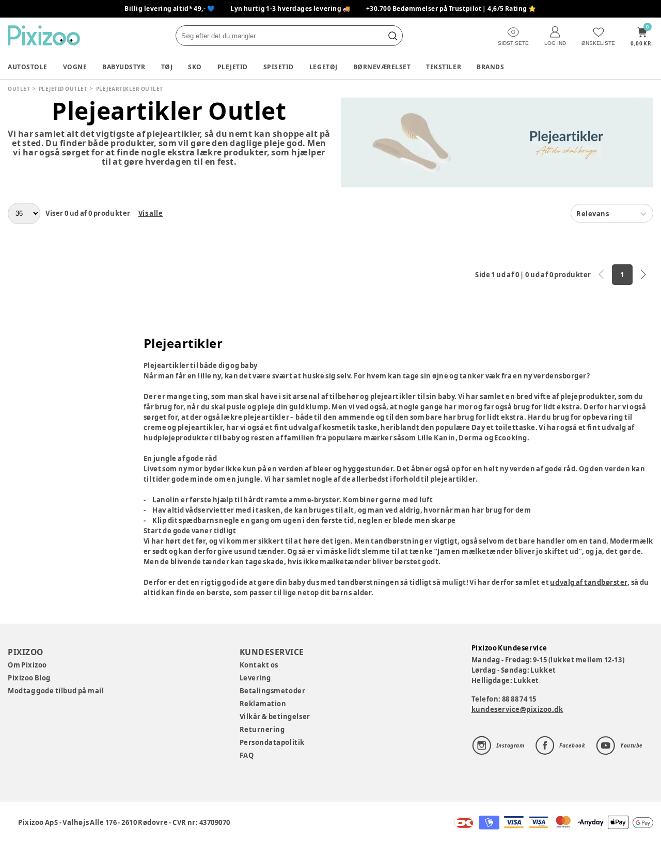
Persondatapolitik (272, 742)
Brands (490, 66)
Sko (195, 66)
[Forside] (44, 35)
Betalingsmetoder (272, 690)
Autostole (28, 66)
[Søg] (392, 35)
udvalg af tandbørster (588, 582)
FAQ (247, 755)
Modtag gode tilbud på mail (56, 690)
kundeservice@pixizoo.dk (517, 709)
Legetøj (323, 66)
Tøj (167, 66)
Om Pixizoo (27, 665)
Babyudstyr (123, 66)
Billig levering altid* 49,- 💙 (169, 8)
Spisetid (278, 66)
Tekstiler (443, 66)
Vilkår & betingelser (275, 716)
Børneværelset (382, 66)
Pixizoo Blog (29, 677)
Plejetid (232, 66)
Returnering (262, 729)
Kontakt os (259, 665)
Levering (255, 677)
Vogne (75, 66)
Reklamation (263, 703)
